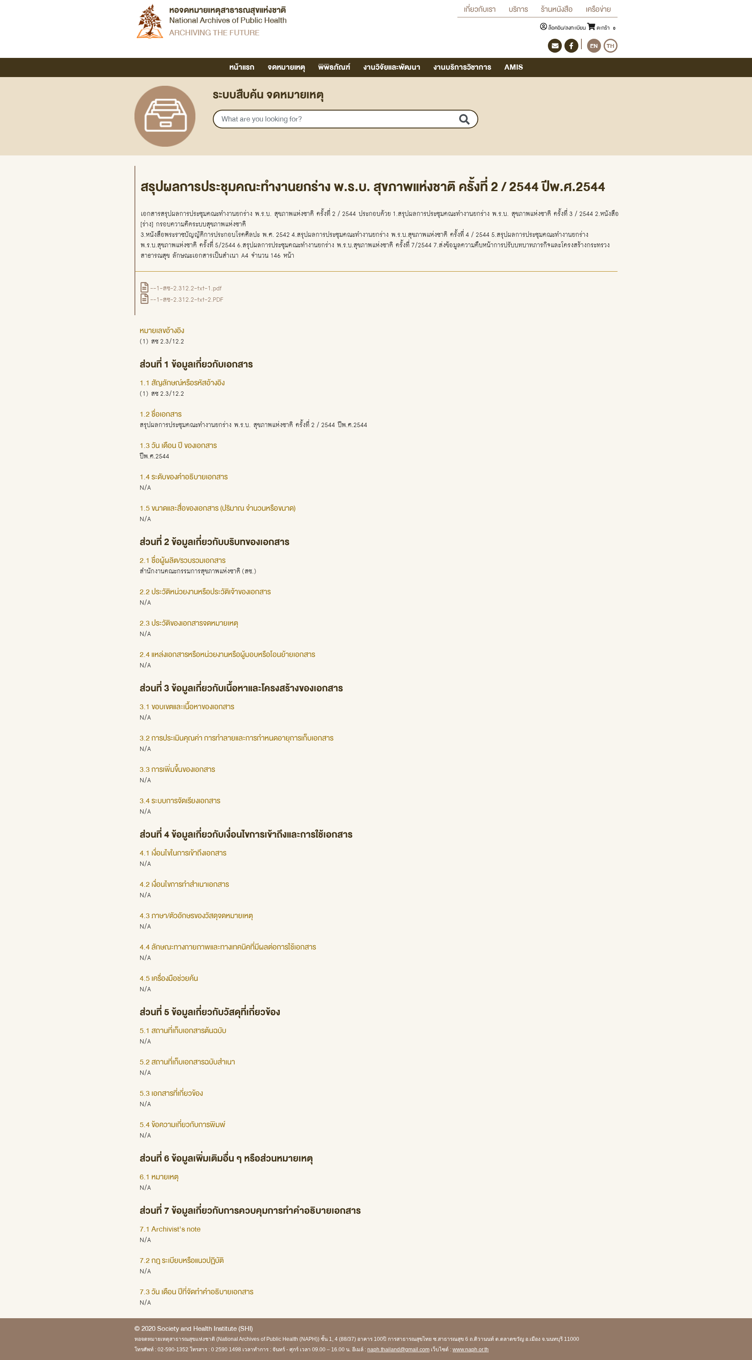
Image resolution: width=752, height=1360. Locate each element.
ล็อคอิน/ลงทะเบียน (567, 28)
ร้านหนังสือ (557, 9)
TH (610, 46)
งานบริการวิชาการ (462, 67)
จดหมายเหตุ (286, 67)
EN (594, 46)
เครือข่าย (598, 9)
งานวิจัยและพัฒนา (391, 67)
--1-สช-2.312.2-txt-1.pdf (185, 288)
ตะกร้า (605, 28)
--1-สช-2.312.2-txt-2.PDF (185, 299)
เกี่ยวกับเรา (480, 9)
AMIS (513, 67)
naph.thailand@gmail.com (398, 1350)
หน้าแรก (242, 67)
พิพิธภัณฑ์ (334, 67)
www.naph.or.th (471, 1350)
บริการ (518, 9)
